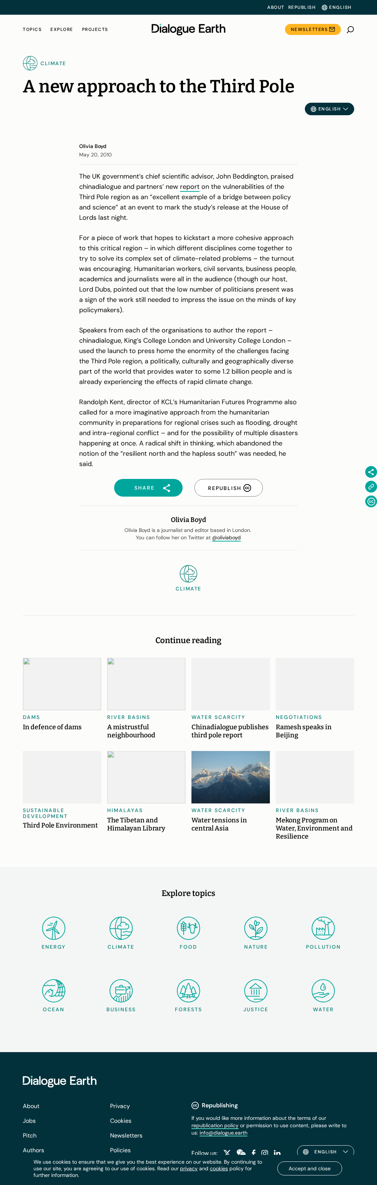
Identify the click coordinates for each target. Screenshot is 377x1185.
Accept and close (310, 1168)
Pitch (29, 1135)
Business (121, 1009)
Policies (120, 1150)
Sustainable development (45, 813)
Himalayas (125, 810)
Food (188, 947)
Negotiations (299, 717)
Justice (255, 1009)
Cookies (120, 1121)
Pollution (323, 947)
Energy (54, 947)
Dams (31, 717)
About (276, 7)
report (190, 186)
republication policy (215, 1125)
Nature (256, 947)
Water (323, 1009)
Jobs (29, 1121)
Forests (188, 1009)
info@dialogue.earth (223, 1132)
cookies (219, 1168)
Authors (33, 1150)
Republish (302, 7)
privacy (189, 1168)
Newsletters (309, 29)
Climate (121, 947)
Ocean (53, 1009)
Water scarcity (218, 717)
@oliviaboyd (226, 537)
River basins (128, 717)
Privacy (120, 1106)
